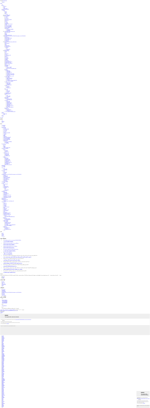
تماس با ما (1, 117)
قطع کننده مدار (9, 310)
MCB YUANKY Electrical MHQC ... (9, 244)
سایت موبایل (2, 309)
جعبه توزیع (14, 310)
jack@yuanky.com (4, 0)
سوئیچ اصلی (4, 310)
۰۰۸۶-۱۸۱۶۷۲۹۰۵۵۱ (4, 301)
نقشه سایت (6, 309)
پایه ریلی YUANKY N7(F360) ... (8, 241)
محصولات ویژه (10, 309)
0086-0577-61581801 (4, 300)
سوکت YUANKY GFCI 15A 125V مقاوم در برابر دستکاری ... (13, 269)
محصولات (3, 121)
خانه (2, 120)
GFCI (2, 122)
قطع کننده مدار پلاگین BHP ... (8, 253)
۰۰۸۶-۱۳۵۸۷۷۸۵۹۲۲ (4, 302)
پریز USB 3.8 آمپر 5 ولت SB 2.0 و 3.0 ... (9, 272)
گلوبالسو (13, 309)
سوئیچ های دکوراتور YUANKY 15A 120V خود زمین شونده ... (12, 263)
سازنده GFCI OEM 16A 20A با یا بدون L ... (10, 266)
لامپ (17, 310)
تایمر (6, 310)
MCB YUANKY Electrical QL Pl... (8, 247)
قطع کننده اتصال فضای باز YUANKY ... (9, 250)
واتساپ (1, 312)
